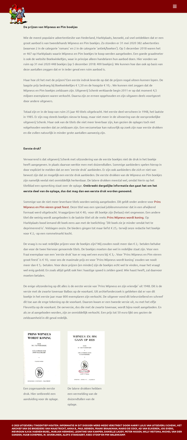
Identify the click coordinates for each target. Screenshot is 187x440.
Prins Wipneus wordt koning (125, 217)
